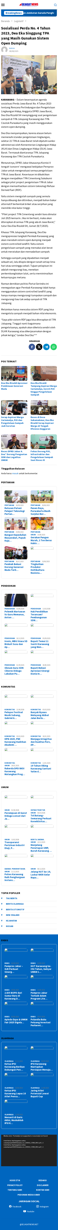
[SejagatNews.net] (29, 4)
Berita (34, 839)
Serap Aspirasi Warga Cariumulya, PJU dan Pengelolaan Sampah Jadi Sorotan (12, 421)
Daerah (41, 839)
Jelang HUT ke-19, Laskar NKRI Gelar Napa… (41, 874)
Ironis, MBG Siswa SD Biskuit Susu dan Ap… (16, 644)
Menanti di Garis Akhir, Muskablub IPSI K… (14, 1120)
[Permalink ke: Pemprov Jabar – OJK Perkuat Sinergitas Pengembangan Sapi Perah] (16, 954)
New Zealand (12, 915)
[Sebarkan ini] (32, 347)
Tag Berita (11, 898)
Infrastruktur (38, 810)
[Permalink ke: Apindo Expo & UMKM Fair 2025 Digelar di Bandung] (16, 1008)
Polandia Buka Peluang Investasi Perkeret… (40, 1022)
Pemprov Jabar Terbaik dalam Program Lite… (39, 995)
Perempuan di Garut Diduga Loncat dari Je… (16, 816)
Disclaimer (42, 1185)
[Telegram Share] (46, 347)
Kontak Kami (42, 1190)
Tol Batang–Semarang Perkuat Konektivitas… (41, 818)
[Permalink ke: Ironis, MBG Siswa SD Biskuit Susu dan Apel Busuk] (16, 629)
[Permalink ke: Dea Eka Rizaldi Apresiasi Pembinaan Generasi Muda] (14, 373)
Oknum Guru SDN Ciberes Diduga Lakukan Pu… (14, 670)
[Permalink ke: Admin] (4, 49)
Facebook (17, 1206)
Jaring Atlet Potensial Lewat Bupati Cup (40, 1093)
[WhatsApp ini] (53, 347)
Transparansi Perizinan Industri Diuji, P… (14, 845)
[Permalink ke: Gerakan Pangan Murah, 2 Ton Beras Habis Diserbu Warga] (42, 523)
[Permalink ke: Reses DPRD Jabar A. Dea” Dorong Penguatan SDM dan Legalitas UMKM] (14, 441)
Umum (33, 535)
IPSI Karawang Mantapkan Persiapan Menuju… (42, 1066)
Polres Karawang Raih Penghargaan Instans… (15, 877)
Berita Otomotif (15, 909)
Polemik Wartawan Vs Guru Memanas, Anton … (15, 614)
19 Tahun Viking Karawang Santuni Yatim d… (41, 768)
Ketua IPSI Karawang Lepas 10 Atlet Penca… (15, 1093)
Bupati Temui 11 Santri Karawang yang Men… (40, 644)
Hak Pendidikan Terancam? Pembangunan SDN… (39, 616)
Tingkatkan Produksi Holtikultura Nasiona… (37, 568)
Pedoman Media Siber (29, 1194)
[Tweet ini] (39, 347)
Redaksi (43, 1180)
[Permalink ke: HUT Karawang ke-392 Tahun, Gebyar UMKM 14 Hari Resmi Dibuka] (42, 954)
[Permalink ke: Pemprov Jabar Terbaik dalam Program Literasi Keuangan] (42, 981)
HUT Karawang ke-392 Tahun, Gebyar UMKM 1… (41, 969)
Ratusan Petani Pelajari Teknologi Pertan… (15, 511)
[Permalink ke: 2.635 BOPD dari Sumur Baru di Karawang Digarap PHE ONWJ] (16, 981)
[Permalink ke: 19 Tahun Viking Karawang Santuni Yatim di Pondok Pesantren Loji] (42, 754)
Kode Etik (15, 1180)
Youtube (30, 1211)
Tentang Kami (15, 1190)
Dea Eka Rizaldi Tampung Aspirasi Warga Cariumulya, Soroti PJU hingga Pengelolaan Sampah (44, 389)
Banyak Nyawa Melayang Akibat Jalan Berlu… (40, 715)
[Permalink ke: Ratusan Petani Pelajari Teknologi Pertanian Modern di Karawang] (16, 496)
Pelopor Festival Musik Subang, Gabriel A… (14, 715)
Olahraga (9, 1061)
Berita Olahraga (15, 904)
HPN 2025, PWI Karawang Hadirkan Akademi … (15, 742)
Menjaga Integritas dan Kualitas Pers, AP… (41, 742)
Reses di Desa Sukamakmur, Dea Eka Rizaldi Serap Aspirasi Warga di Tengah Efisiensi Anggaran (42, 423)
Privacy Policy (14, 1185)
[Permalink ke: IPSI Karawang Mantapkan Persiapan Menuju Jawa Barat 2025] (42, 1052)
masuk (15, 473)
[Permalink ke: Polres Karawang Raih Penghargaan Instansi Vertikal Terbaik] (16, 860)
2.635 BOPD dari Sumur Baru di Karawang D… (13, 995)
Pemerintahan (18, 869)
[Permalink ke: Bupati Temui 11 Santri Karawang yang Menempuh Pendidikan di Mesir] (42, 629)
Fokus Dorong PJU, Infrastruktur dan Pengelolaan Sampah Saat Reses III (42, 456)
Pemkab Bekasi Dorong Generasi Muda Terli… (14, 567)
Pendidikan (10, 609)
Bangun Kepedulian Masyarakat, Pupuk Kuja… (15, 537)
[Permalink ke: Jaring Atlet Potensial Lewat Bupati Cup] (42, 1079)
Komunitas (10, 709)
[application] (29, 1150)
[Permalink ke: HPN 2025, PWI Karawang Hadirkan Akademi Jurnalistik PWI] (16, 727)
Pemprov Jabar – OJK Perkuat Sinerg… (14, 969)
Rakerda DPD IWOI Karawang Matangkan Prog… (15, 771)
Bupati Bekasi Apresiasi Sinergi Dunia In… (40, 670)
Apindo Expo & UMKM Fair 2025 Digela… (16, 1021)
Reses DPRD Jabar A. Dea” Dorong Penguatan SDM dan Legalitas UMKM (14, 456)
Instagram (44, 1206)
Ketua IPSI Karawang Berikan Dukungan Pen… (15, 1066)
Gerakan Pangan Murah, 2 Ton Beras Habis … (41, 540)
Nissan (9, 926)
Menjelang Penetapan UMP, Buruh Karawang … (41, 848)
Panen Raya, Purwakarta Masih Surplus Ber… (40, 511)
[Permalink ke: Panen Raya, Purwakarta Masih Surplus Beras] (42, 496)
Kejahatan (11, 920)
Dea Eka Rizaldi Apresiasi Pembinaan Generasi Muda (14, 386)
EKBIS (7, 963)
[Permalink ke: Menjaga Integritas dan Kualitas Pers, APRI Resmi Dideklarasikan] (42, 727)
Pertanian (9, 505)
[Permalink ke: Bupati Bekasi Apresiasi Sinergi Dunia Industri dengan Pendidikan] (42, 656)
